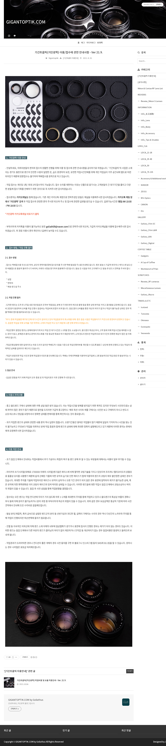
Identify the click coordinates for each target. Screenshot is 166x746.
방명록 (100, 43)
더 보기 (129, 671)
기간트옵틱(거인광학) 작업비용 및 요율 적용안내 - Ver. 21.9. (41, 680)
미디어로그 (91, 43)
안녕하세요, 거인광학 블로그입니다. (21, 704)
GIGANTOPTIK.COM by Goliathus (25, 700)
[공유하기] (13, 657)
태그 (83, 43)
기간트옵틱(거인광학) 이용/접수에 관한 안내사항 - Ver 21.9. (69, 52)
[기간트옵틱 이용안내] (70, 58)
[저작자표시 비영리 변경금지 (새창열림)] (33, 657)
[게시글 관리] (16, 657)
